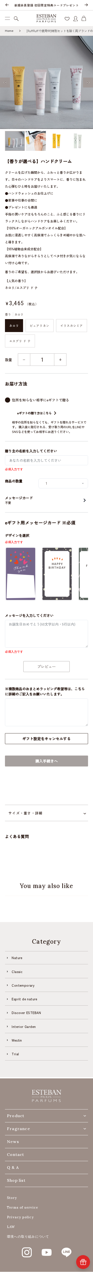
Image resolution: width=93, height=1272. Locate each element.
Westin (17, 1040)
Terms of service (22, 1207)
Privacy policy (20, 1217)
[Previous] (6, 5)
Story (12, 1198)
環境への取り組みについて (28, 1236)
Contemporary (23, 985)
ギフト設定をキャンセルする (46, 738)
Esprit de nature (24, 999)
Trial (15, 1054)
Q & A (13, 1167)
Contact (15, 1154)
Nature (17, 957)
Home (9, 31)
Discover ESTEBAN (26, 1012)
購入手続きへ (46, 760)
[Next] (86, 5)
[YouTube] (47, 1249)
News (13, 1141)
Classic (17, 971)
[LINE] (66, 1249)
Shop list (16, 1180)
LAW (11, 1227)
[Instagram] (27, 1249)
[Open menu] (7, 18)
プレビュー (46, 666)
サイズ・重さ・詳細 (25, 812)
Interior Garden (24, 1026)
